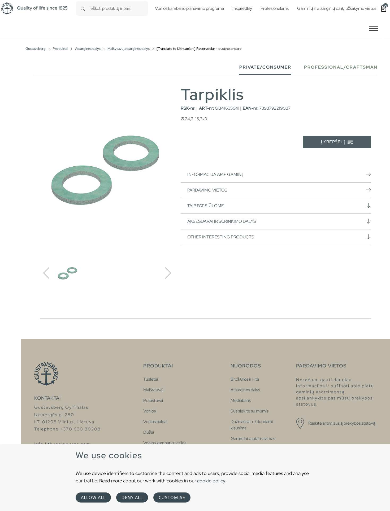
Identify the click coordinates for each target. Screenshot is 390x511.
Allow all (93, 497)
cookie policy (211, 481)
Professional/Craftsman (341, 67)
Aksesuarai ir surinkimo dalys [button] (221, 221)
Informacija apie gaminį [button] (215, 174)
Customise (172, 497)
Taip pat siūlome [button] (205, 205)
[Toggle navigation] (373, 28)
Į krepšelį (333, 142)
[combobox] (118, 8)
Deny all (132, 497)
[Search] (82, 8)
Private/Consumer (265, 67)
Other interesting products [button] (220, 237)
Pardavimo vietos (207, 190)
